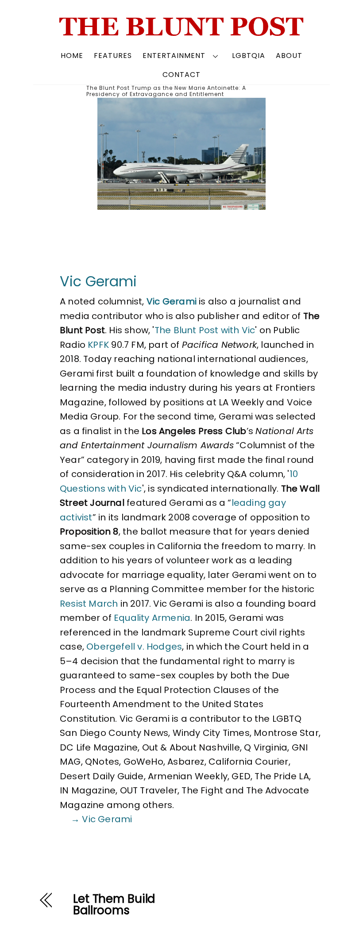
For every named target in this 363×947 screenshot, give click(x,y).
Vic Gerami (98, 281)
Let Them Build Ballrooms (114, 904)
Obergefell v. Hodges (134, 646)
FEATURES (113, 55)
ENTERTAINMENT (174, 55)
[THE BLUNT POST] (182, 32)
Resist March (89, 603)
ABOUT (289, 55)
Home (72, 55)
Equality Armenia (152, 618)
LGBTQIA (248, 55)
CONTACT (181, 74)
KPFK (98, 345)
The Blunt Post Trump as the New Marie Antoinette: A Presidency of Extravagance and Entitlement (166, 91)
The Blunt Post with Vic (204, 330)
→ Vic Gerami (101, 819)
